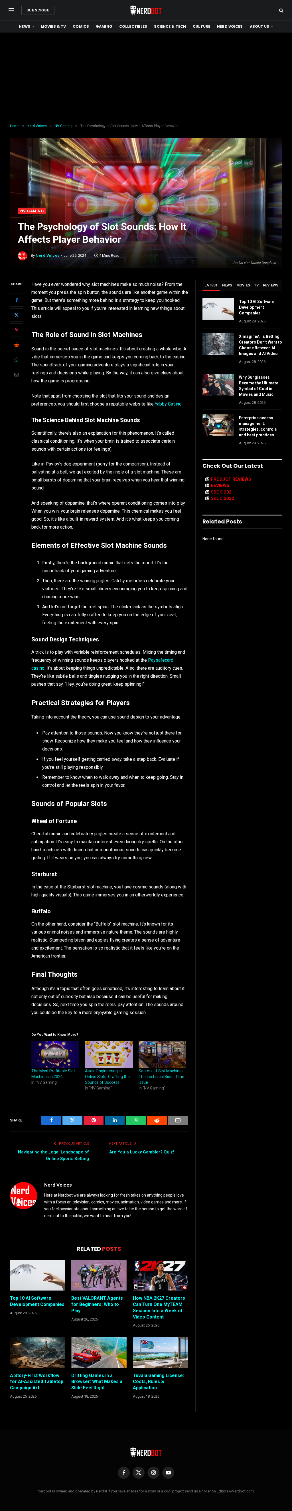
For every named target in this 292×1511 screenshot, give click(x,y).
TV (256, 285)
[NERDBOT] (146, 10)
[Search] (280, 10)
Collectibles (133, 26)
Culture (201, 26)
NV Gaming (32, 211)
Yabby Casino (168, 404)
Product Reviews (231, 479)
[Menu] (11, 10)
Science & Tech (170, 26)
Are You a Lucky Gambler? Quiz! (141, 1152)
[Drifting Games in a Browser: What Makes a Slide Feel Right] (98, 1352)
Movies (243, 285)
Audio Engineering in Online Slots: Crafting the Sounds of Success (107, 1077)
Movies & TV (53, 26)
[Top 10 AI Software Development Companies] (37, 1275)
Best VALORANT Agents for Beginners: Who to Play (97, 1304)
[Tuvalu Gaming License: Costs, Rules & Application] (160, 1352)
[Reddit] (16, 344)
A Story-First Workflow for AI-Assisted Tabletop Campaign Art (36, 1382)
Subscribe (38, 10)
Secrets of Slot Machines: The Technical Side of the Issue (161, 1077)
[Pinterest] (16, 329)
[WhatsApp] (16, 359)
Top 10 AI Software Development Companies (37, 1301)
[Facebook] (16, 300)
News (24, 26)
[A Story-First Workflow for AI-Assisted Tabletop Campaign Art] (37, 1352)
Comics (81, 26)
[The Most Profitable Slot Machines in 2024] (55, 1054)
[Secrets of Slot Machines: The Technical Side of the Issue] (162, 1054)
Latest (211, 285)
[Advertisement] (146, 78)
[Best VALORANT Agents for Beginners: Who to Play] (98, 1275)
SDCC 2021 (222, 492)
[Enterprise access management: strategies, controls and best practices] (218, 425)
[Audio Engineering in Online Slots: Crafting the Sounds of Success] (109, 1054)
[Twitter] (16, 315)
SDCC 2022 (222, 498)
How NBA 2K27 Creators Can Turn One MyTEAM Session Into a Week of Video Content (159, 1307)
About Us (259, 26)
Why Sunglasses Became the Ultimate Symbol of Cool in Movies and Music (258, 386)
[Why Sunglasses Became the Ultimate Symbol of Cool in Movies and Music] (218, 385)
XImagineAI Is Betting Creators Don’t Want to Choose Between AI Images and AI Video (260, 345)
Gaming (104, 26)
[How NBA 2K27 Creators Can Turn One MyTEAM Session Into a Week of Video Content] (160, 1275)
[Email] (16, 374)
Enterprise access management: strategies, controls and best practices (258, 426)
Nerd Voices (230, 26)
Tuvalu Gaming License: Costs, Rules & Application (158, 1382)
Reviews (271, 285)
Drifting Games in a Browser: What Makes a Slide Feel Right (96, 1382)
